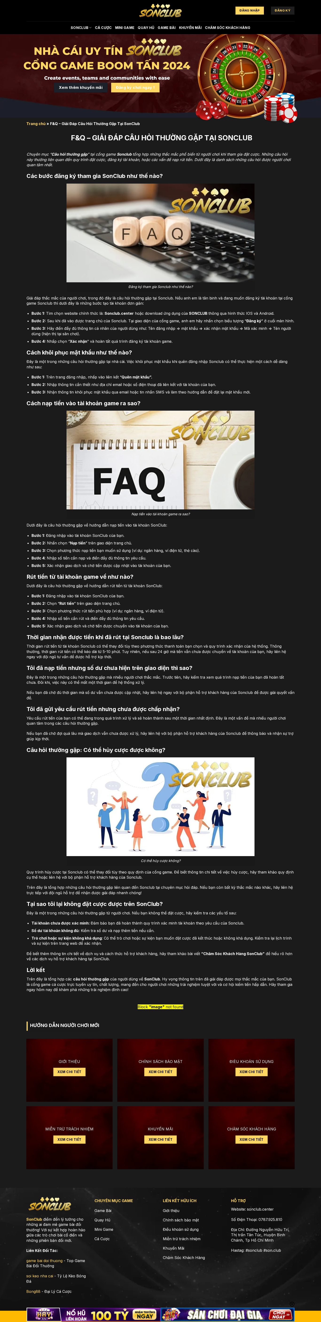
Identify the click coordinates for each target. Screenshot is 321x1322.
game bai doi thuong (44, 1260)
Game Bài (167, 28)
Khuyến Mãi (190, 28)
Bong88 (33, 1291)
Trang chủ (36, 123)
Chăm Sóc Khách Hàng (227, 28)
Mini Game (125, 28)
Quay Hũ (146, 28)
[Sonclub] (160, 11)
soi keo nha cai (39, 1276)
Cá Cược (103, 28)
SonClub (79, 28)
